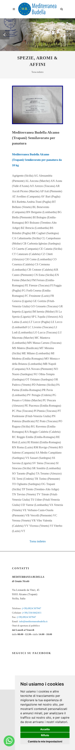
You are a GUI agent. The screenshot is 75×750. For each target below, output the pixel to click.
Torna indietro (37, 72)
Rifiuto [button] (45, 735)
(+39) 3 (25, 612)
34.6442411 (35, 612)
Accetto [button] (45, 729)
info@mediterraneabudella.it (33, 621)
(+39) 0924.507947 (31, 608)
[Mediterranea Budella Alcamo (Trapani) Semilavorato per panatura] (37, 104)
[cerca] (61, 8)
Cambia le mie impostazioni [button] (45, 741)
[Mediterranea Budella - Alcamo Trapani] (9, 741)
